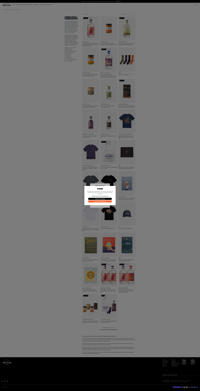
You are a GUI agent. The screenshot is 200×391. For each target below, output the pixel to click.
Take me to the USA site (100, 198)
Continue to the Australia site (100, 201)
